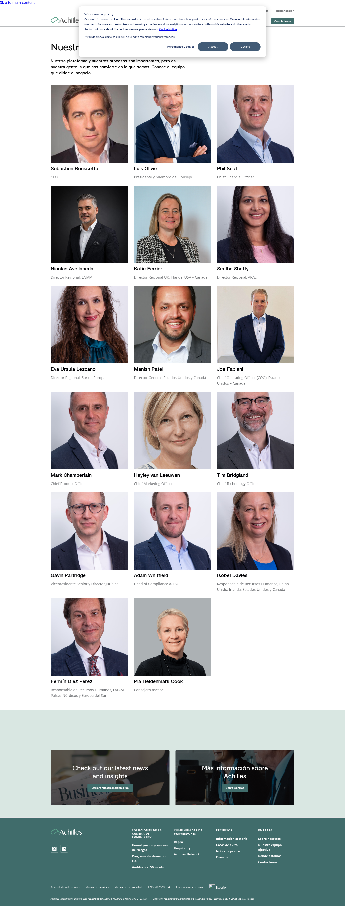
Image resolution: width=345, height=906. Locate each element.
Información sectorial (232, 839)
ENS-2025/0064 (159, 887)
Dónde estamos (269, 856)
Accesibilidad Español (65, 887)
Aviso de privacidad (128, 887)
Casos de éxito (227, 845)
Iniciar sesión (285, 11)
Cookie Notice (168, 29)
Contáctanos (282, 21)
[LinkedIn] (64, 849)
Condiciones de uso (189, 887)
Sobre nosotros (269, 839)
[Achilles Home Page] (66, 20)
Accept (213, 46)
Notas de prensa (228, 851)
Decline (245, 46)
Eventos (222, 857)
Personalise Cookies (180, 46)
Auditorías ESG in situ (148, 867)
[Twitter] (54, 849)
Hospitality (182, 848)
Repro (178, 842)
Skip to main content (17, 2)
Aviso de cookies (97, 887)
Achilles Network (187, 854)
